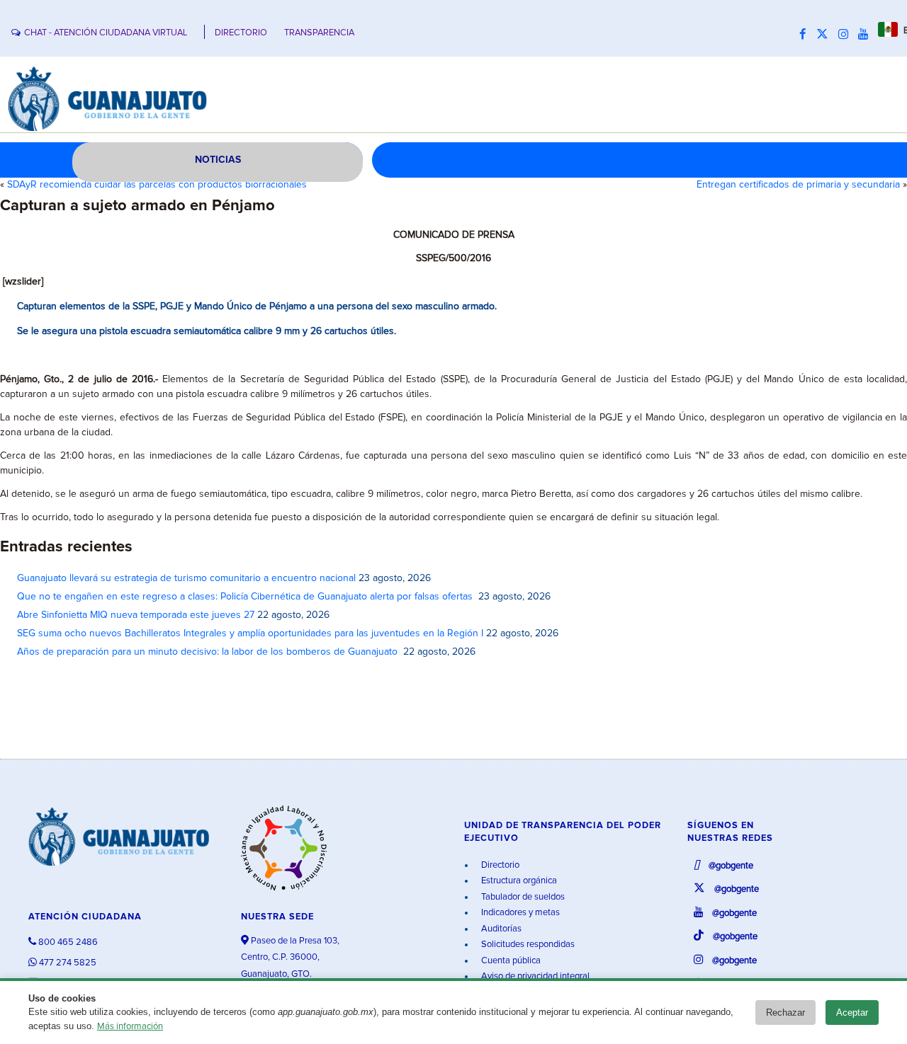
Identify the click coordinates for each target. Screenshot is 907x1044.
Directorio (499, 865)
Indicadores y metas (519, 912)
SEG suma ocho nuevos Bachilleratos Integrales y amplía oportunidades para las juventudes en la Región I (250, 633)
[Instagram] (846, 34)
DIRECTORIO (241, 33)
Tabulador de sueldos (522, 897)
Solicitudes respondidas (527, 944)
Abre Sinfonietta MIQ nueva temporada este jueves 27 (135, 615)
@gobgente (729, 866)
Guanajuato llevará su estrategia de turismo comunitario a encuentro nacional (186, 578)
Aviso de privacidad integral (534, 976)
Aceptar (852, 1012)
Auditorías (500, 929)
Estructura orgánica (518, 880)
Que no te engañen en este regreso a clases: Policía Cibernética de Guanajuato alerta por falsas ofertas (246, 597)
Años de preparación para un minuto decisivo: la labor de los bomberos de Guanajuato (208, 652)
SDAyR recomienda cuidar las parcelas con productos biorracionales (157, 185)
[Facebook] (806, 34)
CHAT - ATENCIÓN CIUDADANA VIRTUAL (105, 33)
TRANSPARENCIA (319, 33)
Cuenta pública (510, 960)
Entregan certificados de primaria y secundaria (798, 185)
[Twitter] (825, 34)
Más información (130, 1026)
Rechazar (785, 1012)
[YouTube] (866, 34)
